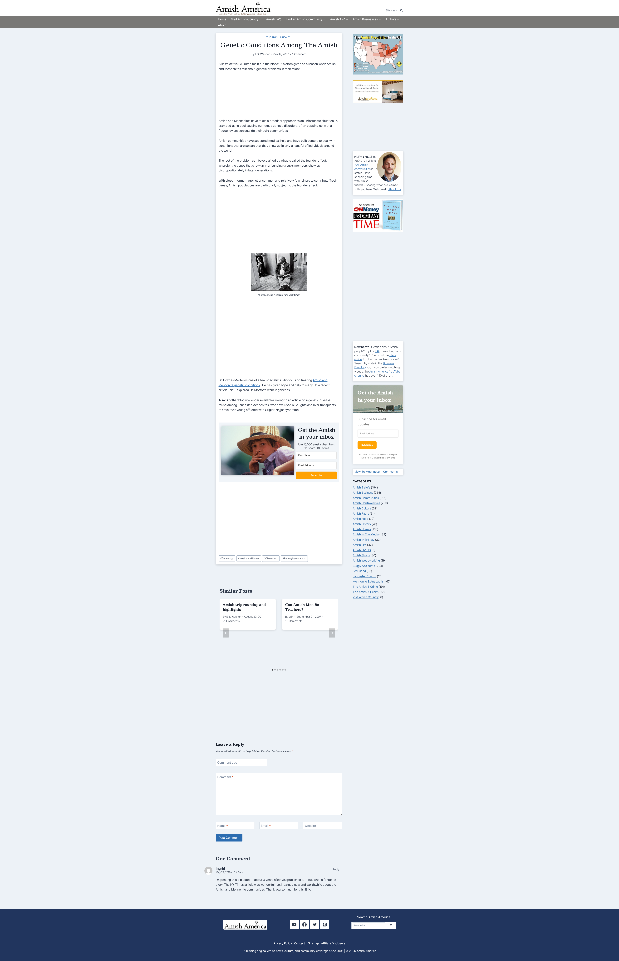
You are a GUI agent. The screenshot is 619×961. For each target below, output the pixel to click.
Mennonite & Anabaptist (368, 581)
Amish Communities (366, 498)
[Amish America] (243, 8)
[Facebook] (304, 924)
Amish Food (360, 518)
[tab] (272, 670)
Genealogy (227, 558)
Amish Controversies (366, 503)
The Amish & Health (278, 37)
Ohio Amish (271, 558)
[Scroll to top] (610, 947)
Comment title (227, 762)
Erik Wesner (262, 54)
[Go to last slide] (226, 633)
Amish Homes (362, 529)
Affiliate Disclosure (333, 943)
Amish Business (363, 492)
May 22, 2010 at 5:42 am (229, 872)
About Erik (394, 189)
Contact (299, 943)
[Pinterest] (324, 924)
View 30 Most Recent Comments (376, 471)
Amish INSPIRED (363, 539)
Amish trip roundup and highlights (244, 607)
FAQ (377, 351)
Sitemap (313, 943)
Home (222, 19)
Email (266, 825)
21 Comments (231, 621)
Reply (336, 869)
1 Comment (299, 54)
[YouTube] (294, 924)
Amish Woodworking (366, 560)
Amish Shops (361, 555)
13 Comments (293, 621)
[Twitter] (314, 924)
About (222, 25)
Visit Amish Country (365, 597)
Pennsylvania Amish (294, 558)
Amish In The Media (365, 534)
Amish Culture (362, 508)
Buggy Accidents (364, 566)
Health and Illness (248, 558)
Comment (225, 777)
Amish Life (359, 545)
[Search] (391, 925)
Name (222, 825)
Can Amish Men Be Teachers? (302, 607)
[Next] (332, 633)
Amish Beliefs (361, 487)
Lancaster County (364, 576)
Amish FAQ (273, 19)
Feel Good (359, 571)
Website (310, 825)
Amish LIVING (362, 550)
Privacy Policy (283, 943)
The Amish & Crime (365, 586)
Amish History (362, 524)
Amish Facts (361, 513)
